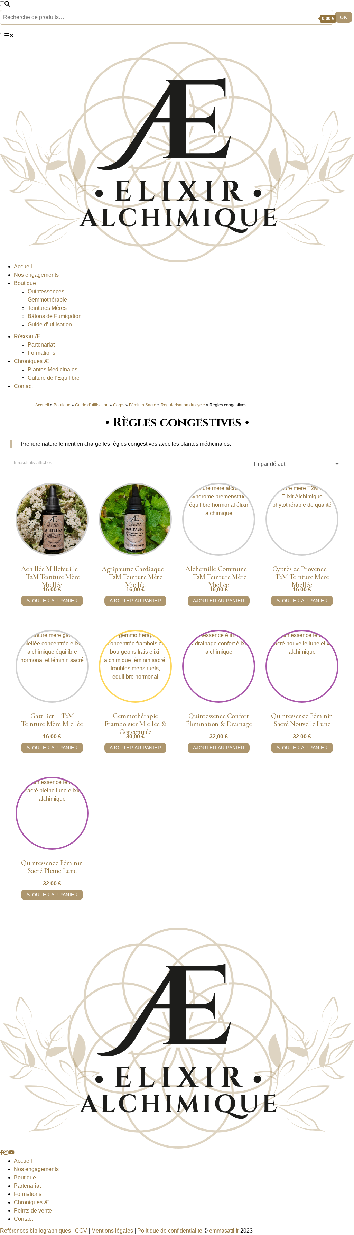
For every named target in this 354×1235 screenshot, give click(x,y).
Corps (118, 405)
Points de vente (33, 1211)
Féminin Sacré (142, 405)
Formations (41, 353)
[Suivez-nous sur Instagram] (5, 1152)
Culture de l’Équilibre (54, 378)
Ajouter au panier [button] (52, 600)
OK (343, 17)
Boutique (25, 283)
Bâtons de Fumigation (55, 316)
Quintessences (46, 291)
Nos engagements (36, 275)
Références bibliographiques (35, 1231)
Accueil (23, 266)
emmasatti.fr (224, 1231)
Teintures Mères (47, 308)
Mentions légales (112, 1231)
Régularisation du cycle (183, 405)
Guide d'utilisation (92, 405)
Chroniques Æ (31, 1202)
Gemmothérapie (47, 300)
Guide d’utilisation (50, 325)
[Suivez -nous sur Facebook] (1, 1152)
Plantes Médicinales (52, 369)
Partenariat (41, 345)
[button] (2, 3)
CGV (81, 1231)
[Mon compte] (302, 18)
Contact (23, 386)
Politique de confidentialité (169, 1231)
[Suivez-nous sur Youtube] (11, 1152)
